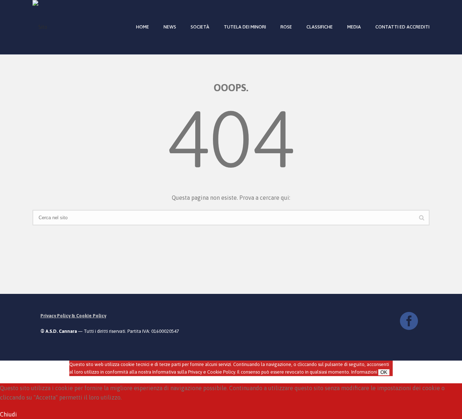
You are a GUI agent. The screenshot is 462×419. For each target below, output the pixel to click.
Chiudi (8, 414)
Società (200, 27)
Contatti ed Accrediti (402, 27)
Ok (383, 372)
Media (354, 27)
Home (142, 27)
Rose (286, 27)
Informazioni (364, 372)
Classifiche (319, 27)
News (170, 27)
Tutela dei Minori (245, 27)
